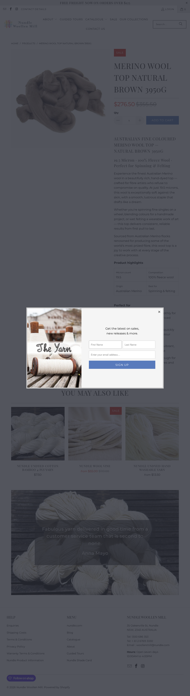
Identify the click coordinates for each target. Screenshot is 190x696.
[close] (159, 311)
